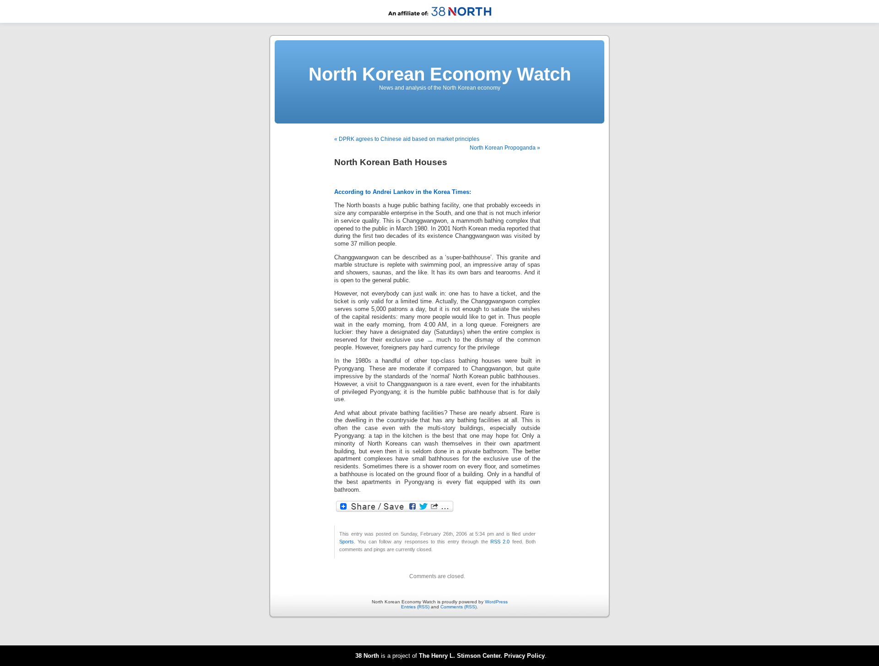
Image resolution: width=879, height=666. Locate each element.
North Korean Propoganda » (505, 148)
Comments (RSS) (458, 606)
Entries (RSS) (415, 606)
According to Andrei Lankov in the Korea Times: (402, 192)
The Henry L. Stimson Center (459, 655)
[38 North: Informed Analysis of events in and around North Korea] (439, 21)
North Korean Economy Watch (440, 74)
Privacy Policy (524, 655)
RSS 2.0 (500, 541)
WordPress (496, 601)
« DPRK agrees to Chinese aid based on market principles (406, 139)
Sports (346, 541)
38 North (367, 655)
